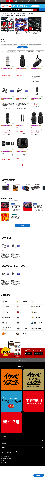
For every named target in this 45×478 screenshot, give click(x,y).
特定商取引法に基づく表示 (6, 458)
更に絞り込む (10, 51)
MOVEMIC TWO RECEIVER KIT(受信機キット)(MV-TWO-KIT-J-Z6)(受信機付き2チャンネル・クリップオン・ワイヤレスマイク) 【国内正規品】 (8, 156)
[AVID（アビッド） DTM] (5, 188)
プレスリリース (4, 462)
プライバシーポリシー (5, 456)
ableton (2, 44)
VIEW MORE (22, 47)
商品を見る (38, 475)
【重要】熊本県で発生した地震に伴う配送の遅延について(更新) (22, 3)
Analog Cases (33, 44)
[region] (22, 188)
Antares (39, 44)
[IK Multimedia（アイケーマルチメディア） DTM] (15, 188)
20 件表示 (38, 51)
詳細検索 (35, 9)
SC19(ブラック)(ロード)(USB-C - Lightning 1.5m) (22, 130)
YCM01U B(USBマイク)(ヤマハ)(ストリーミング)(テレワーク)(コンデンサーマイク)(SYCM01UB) (8, 130)
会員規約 (2, 460)
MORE (22, 225)
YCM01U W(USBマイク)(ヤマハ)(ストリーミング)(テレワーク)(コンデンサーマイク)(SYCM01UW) (8, 73)
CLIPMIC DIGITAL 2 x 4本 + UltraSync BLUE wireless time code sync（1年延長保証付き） (22, 104)
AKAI (20, 44)
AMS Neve (28, 44)
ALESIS (23, 44)
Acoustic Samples (9, 44)
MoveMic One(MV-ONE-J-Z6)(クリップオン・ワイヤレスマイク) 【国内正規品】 (22, 73)
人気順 (19, 51)
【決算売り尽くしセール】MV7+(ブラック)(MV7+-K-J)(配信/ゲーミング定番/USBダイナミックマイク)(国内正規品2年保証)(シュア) (37, 73)
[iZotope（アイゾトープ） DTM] (25, 188)
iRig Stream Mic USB (34, 103)
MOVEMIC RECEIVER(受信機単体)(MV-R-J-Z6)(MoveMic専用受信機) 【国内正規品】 (22, 155)
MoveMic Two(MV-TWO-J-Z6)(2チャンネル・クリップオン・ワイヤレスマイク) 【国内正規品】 (37, 130)
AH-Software (15, 44)
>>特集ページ (17, 33)
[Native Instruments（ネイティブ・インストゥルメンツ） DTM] (35, 188)
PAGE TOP (23, 360)
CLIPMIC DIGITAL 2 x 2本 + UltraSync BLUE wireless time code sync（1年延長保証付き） (8, 104)
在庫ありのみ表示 (30, 51)
